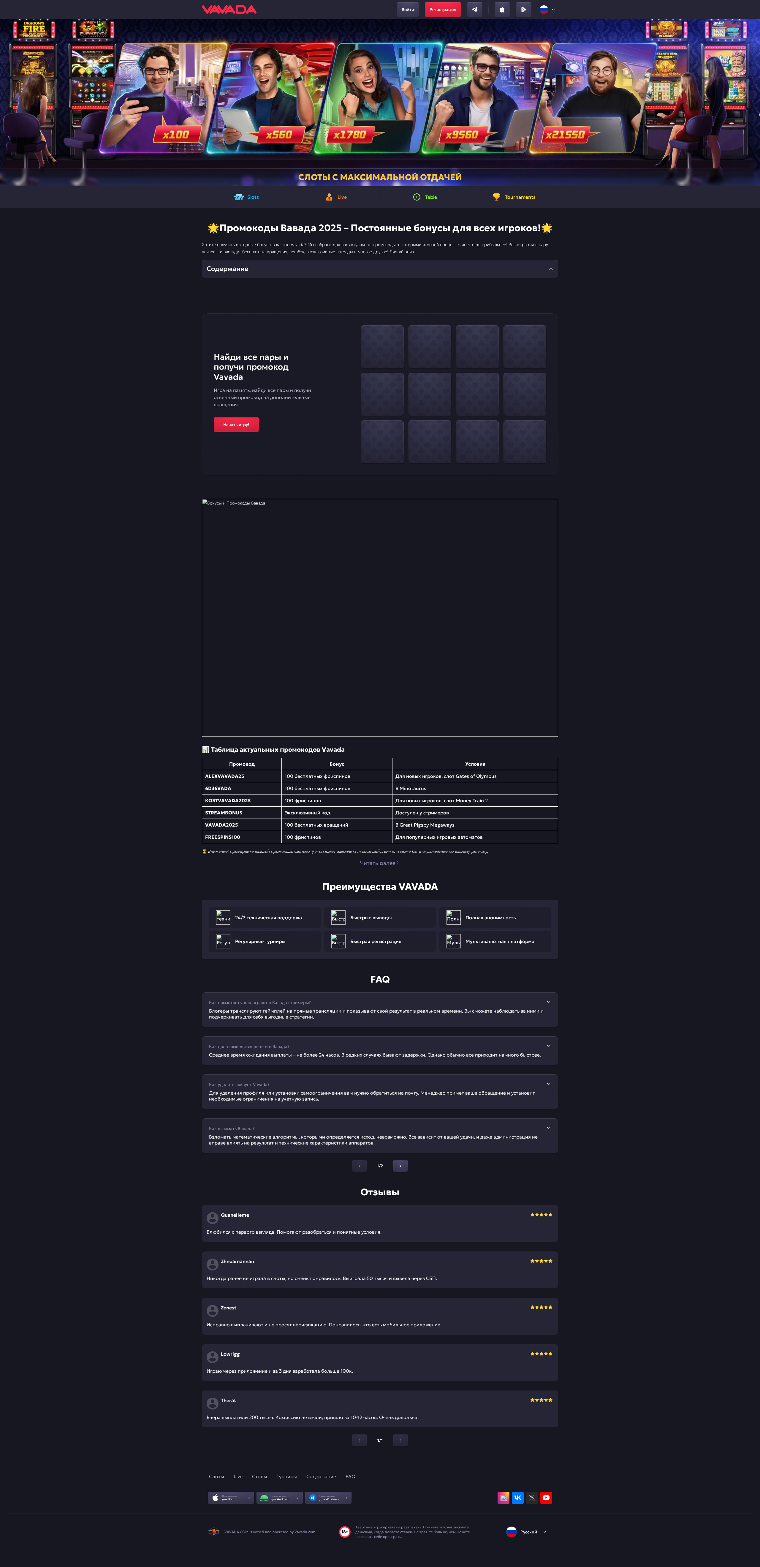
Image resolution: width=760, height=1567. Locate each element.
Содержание (321, 1476)
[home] (229, 9)
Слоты (216, 1476)
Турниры (287, 1476)
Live (238, 1476)
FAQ (350, 1476)
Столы (259, 1476)
